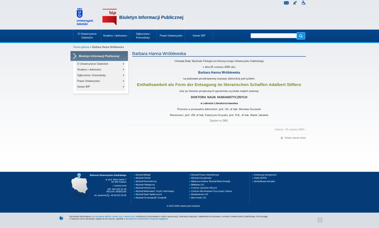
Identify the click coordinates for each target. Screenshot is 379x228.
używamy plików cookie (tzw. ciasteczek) (115, 216)
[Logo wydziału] (109, 17)
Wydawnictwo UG (199, 194)
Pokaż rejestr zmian (295, 137)
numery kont (120, 185)
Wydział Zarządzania (201, 178)
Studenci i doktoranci (89, 69)
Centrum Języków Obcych (204, 188)
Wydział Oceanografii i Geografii (151, 197)
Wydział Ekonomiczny (146, 181)
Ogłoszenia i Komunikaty (91, 75)
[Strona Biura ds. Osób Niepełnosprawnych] (303, 3)
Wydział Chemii (143, 178)
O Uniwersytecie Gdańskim (92, 63)
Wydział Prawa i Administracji (205, 175)
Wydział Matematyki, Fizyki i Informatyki (155, 191)
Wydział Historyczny (145, 188)
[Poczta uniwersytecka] (286, 3)
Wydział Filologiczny (145, 184)
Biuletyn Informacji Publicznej (151, 17)
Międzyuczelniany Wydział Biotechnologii (210, 181)
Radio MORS (260, 178)
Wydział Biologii (143, 175)
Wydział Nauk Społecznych (149, 194)
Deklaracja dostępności (265, 175)
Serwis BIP (83, 86)
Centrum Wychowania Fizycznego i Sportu (211, 191)
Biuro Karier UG (198, 197)
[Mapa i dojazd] (81, 174)
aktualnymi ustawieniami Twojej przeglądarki (147, 219)
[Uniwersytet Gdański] (85, 17)
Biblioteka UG (197, 184)
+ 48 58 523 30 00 (117, 195)
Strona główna (81, 47)
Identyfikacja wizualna (264, 181)
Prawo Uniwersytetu (88, 80)
